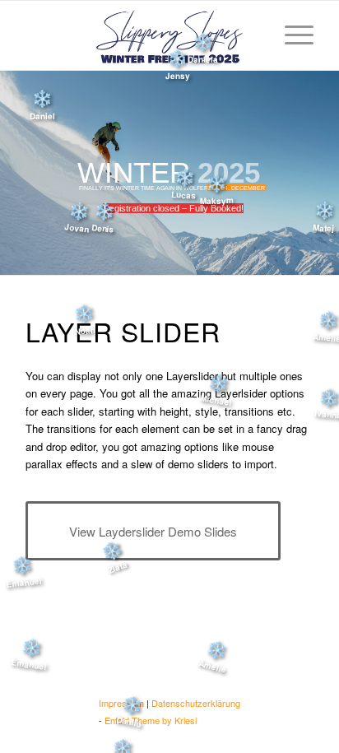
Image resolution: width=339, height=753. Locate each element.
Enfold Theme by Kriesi (150, 720)
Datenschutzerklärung (195, 702)
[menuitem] (290, 34)
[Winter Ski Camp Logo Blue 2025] (169, 35)
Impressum (121, 702)
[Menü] (290, 34)
